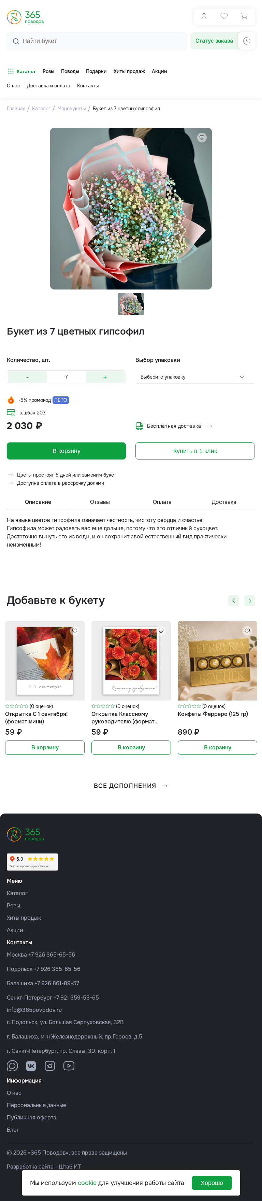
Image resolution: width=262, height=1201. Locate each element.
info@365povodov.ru (34, 1010)
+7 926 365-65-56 (51, 954)
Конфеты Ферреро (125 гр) (213, 714)
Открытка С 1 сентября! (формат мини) (36, 717)
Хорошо (212, 1182)
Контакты (88, 86)
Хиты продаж (24, 917)
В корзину (67, 451)
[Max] (12, 1065)
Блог (13, 1129)
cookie (87, 1183)
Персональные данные (36, 1105)
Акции (15, 930)
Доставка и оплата (48, 86)
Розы (13, 905)
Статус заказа (214, 40)
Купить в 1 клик (195, 451)
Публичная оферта (31, 1117)
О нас (13, 86)
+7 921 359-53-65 (76, 997)
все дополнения (125, 786)
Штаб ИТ (70, 1166)
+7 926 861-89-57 (56, 983)
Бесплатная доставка (174, 426)
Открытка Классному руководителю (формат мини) (123, 718)
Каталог (26, 71)
